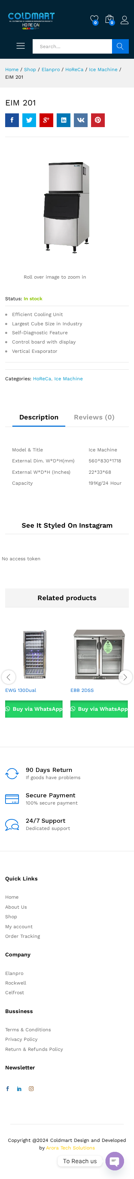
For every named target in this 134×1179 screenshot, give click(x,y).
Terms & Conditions (28, 1029)
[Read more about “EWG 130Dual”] (17, 679)
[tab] (38, 420)
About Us (16, 907)
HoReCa (42, 378)
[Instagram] (31, 1089)
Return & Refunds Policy (34, 1049)
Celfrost (14, 992)
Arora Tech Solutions (70, 1147)
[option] (34, 676)
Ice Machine (68, 378)
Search (120, 46)
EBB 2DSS (82, 690)
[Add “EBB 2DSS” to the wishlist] (114, 679)
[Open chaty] (114, 1161)
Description (38, 417)
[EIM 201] (12, 120)
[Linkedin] (19, 1089)
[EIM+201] (29, 120)
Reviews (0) (94, 417)
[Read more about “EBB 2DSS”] (83, 679)
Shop (11, 916)
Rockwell (15, 983)
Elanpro (14, 973)
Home (12, 897)
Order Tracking (22, 936)
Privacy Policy (21, 1039)
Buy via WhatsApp (37, 709)
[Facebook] (7, 1089)
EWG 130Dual (20, 690)
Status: (13, 298)
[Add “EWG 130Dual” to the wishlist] (49, 679)
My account (19, 926)
